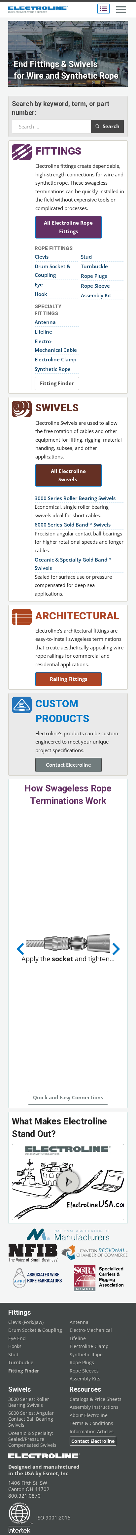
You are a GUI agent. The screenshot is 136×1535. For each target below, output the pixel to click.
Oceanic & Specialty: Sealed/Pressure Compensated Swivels (32, 1439)
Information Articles (92, 1432)
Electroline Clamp (55, 359)
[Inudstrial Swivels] (22, 409)
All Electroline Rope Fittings (68, 227)
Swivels (57, 408)
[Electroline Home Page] (38, 10)
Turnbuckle (94, 266)
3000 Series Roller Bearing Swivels (75, 498)
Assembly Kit (96, 295)
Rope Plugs (94, 276)
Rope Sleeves (84, 1371)
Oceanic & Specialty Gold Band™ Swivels (73, 563)
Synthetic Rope (53, 369)
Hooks (14, 1346)
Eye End (17, 1338)
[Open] (103, 9)
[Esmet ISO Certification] (20, 1517)
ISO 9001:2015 (53, 1517)
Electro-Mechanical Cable (56, 345)
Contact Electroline (68, 764)
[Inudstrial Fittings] (22, 152)
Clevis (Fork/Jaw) (26, 1322)
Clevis (42, 256)
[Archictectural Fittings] (22, 617)
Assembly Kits (85, 1379)
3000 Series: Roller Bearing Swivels (28, 1402)
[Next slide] (115, 949)
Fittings (58, 151)
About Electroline (89, 1415)
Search (111, 126)
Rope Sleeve (95, 285)
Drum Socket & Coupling (52, 270)
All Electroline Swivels (68, 475)
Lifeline (43, 331)
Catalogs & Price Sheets (95, 1399)
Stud (86, 256)
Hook (41, 294)
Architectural (77, 616)
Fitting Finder (57, 383)
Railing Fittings (68, 679)
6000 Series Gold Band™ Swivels (73, 524)
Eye (39, 284)
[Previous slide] (21, 949)
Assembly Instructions (94, 1407)
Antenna (45, 322)
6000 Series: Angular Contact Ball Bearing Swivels (31, 1419)
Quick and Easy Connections (68, 1097)
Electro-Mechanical (91, 1330)
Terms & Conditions (91, 1423)
